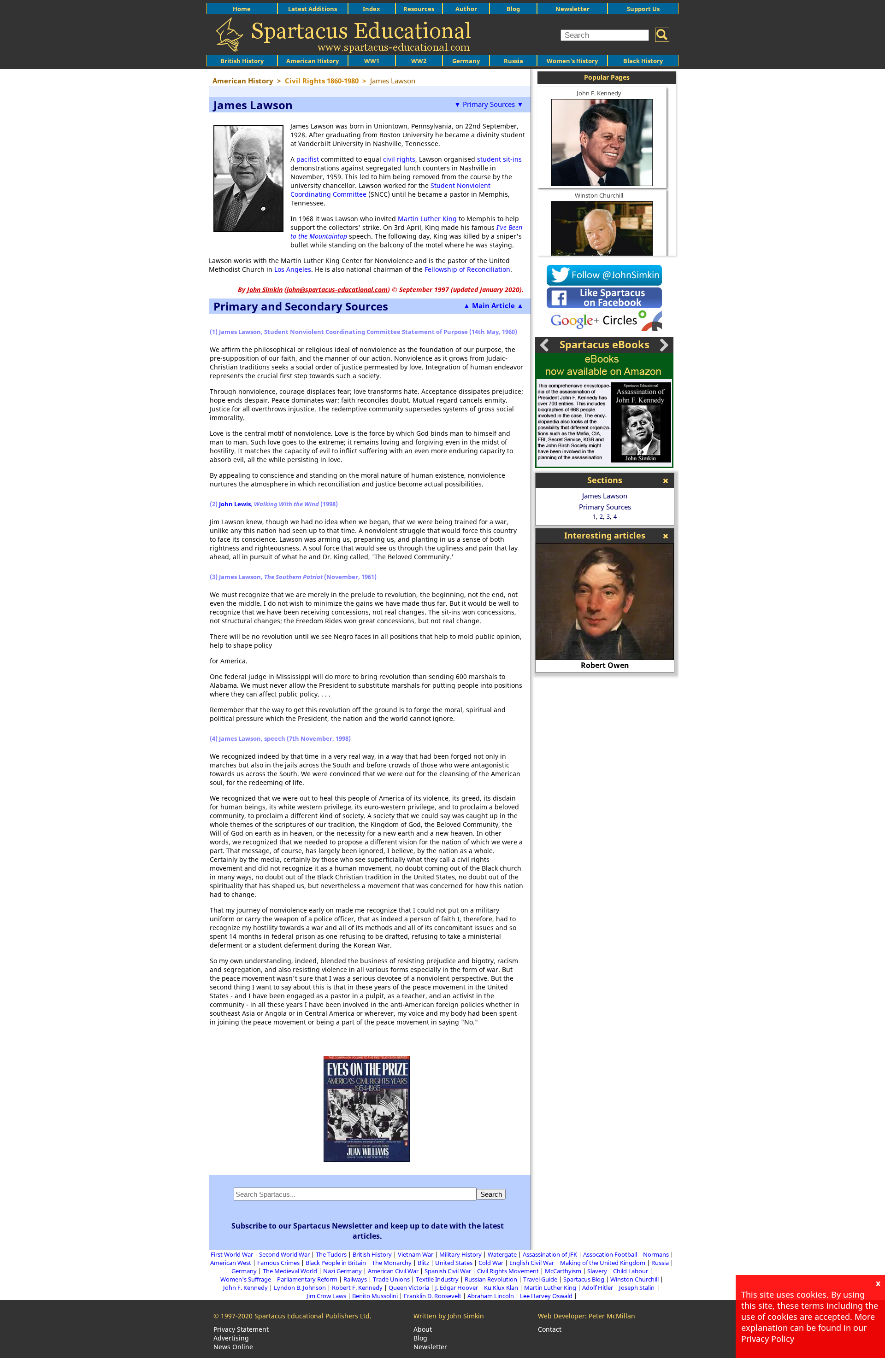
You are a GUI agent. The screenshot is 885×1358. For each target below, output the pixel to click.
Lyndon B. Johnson (300, 1287)
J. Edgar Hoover (456, 1287)
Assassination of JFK (550, 1254)
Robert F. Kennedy (357, 1287)
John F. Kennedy (599, 93)
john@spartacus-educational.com (337, 289)
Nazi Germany (342, 1271)
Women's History (572, 61)
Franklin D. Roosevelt (432, 1296)
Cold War (490, 1262)
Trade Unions (391, 1279)
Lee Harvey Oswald (546, 1296)
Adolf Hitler (597, 1287)
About (422, 1329)
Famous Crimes (278, 1262)
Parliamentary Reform (307, 1279)
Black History (643, 61)
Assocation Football (610, 1254)
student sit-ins (499, 159)
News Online (233, 1346)
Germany (466, 61)
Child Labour (630, 1271)
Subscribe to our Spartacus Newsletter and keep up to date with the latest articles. (367, 1231)
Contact (549, 1329)
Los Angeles (292, 269)
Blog (513, 9)
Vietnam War (415, 1254)
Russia (513, 61)
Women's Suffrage (245, 1279)
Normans (656, 1254)
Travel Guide (540, 1279)
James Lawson (604, 495)
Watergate (502, 1254)
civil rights (399, 159)
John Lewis (235, 504)
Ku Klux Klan (501, 1287)
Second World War (284, 1254)
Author (466, 9)
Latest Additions (312, 9)
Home (242, 9)
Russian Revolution (491, 1279)
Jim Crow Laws (326, 1296)
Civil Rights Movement (508, 1271)
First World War (232, 1254)
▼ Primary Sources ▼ (489, 104)
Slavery (597, 1271)
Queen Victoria (409, 1287)
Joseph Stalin (637, 1287)
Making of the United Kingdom (602, 1262)
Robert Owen (605, 665)
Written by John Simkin (448, 1315)
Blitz (423, 1262)
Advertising (231, 1338)
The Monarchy (392, 1262)
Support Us (643, 9)
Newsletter (572, 9)
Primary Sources (605, 506)
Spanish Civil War (448, 1271)
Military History (460, 1254)
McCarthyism (563, 1271)
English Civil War (531, 1262)
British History (372, 1254)
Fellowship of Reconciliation (467, 269)
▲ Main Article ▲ (493, 305)
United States (453, 1262)
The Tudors (331, 1254)
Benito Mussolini (375, 1296)
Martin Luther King (427, 218)
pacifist (307, 159)
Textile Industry (437, 1279)
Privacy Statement (241, 1329)
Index (371, 9)
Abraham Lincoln (490, 1296)
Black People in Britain (336, 1262)
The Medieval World (290, 1271)
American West (230, 1262)
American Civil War (393, 1271)
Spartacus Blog (583, 1279)
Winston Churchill (599, 195)
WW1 (371, 61)
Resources (418, 9)
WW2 (418, 61)
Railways (355, 1279)
